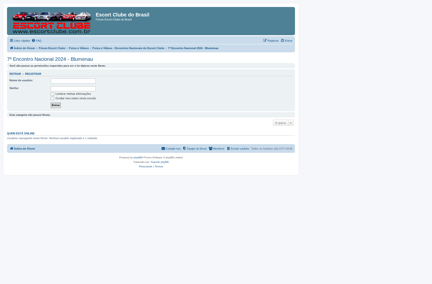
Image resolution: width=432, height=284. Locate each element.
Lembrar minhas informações (73, 93)
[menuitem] (37, 41)
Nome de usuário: (21, 80)
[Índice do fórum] (52, 21)
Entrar (15, 73)
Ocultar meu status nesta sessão (75, 98)
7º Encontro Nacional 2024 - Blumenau (50, 59)
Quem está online (20, 133)
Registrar (33, 73)
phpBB (138, 157)
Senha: (14, 88)
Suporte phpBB (160, 162)
